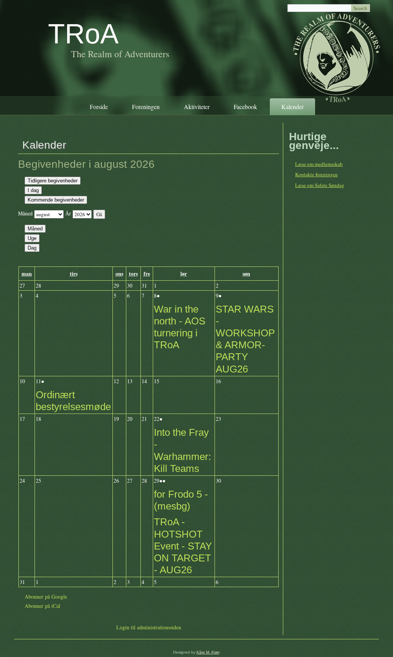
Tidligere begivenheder (53, 181)
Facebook (245, 107)
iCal (42, 605)
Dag (32, 248)
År (68, 213)
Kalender (292, 107)
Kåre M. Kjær (207, 652)
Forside (99, 107)
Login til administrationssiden (148, 627)
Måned (25, 213)
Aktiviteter (197, 107)
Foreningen (146, 107)
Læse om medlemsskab (319, 164)
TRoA (83, 33)
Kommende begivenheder (56, 200)
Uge (32, 238)
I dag (33, 190)
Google (46, 596)
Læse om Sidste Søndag (319, 185)
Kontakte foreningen (316, 174)
